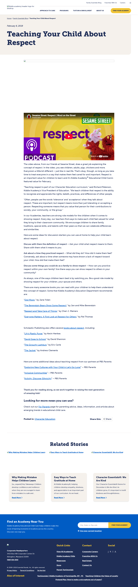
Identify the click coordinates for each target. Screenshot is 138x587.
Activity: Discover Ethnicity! (37, 378)
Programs (64, 11)
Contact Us (87, 565)
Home (9, 18)
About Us (100, 11)
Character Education (45, 419)
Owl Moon (29, 300)
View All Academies (65, 552)
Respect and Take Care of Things (40, 311)
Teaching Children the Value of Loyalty (101, 576)
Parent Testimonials (65, 570)
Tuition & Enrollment (82, 11)
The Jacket (29, 350)
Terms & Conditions (27, 570)
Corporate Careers (90, 552)
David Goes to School (35, 339)
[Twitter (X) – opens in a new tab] (110, 551)
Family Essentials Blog (93, 3)
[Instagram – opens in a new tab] (115, 551)
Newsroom (61, 561)
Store (59, 565)
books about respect (74, 328)
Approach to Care (47, 11)
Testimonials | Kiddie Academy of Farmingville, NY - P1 (60, 576)
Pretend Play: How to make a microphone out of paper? (79, 580)
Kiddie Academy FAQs (66, 556)
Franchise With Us (111, 3)
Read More (16, 498)
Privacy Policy (12, 570)
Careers (122, 3)
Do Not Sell (41, 570)
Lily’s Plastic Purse (33, 333)
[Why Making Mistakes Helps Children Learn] (27, 463)
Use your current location (91, 531)
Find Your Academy (121, 11)
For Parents (44, 406)
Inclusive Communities (35, 373)
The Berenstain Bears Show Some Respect (45, 305)
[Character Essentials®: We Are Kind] (111, 463)
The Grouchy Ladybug (35, 344)
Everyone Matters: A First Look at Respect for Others (50, 316)
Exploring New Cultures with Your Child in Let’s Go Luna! (52, 367)
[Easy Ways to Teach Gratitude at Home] (69, 463)
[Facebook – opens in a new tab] (108, 551)
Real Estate (87, 561)
